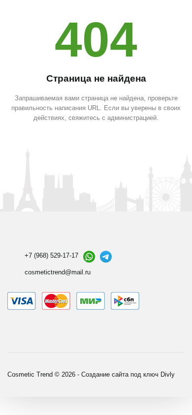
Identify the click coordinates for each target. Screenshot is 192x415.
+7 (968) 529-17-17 (51, 255)
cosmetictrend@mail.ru (58, 272)
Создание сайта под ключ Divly (128, 374)
